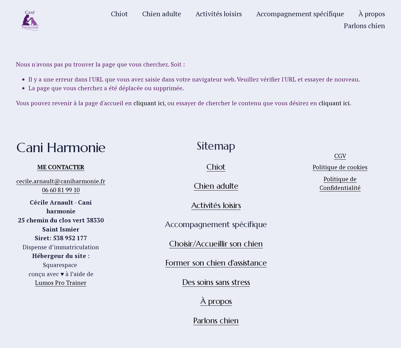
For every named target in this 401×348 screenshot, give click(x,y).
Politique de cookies (340, 167)
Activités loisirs (218, 13)
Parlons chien (364, 25)
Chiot (119, 13)
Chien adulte (161, 13)
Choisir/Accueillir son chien (216, 244)
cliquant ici (148, 103)
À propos (371, 13)
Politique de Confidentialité (340, 183)
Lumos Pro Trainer (60, 282)
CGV (340, 156)
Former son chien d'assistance (216, 263)
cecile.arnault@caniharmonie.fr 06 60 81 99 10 (60, 185)
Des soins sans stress (216, 282)
